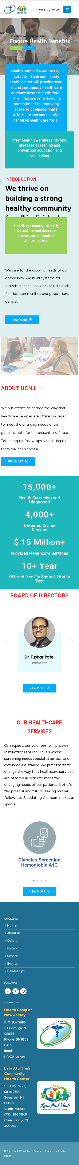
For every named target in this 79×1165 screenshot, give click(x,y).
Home (12, 925)
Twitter (15, 991)
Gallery (12, 941)
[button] (6, 640)
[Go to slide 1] (34, 881)
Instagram (23, 991)
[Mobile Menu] (67, 9)
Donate (30, 48)
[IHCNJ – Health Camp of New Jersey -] (15, 9)
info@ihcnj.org (14, 1056)
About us (13, 933)
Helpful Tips (16, 971)
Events (12, 963)
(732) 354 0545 (15, 1114)
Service (12, 956)
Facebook (8, 991)
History (12, 948)
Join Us (15, 48)
